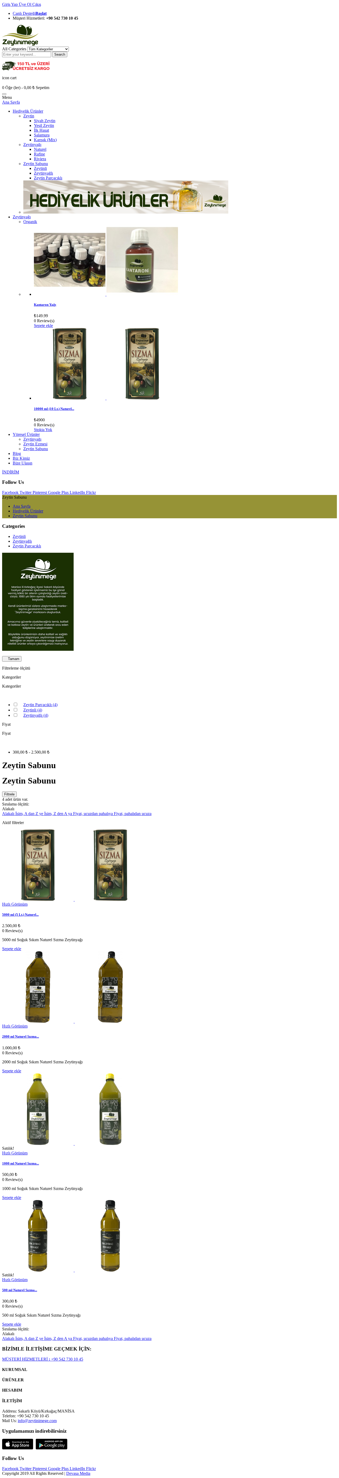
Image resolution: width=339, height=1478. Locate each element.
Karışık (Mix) (45, 140)
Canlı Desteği (30, 13)
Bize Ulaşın (22, 463)
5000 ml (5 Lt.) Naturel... (20, 915)
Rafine (39, 154)
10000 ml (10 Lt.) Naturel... (54, 409)
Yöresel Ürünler (26, 434)
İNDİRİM (10, 472)
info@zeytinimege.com (37, 1420)
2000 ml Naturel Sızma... (20, 1036)
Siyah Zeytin (44, 120)
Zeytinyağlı (43, 173)
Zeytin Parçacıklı (48, 178)
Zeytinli (40, 168)
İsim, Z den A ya (58, 813)
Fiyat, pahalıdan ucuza (132, 813)
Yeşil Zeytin (44, 125)
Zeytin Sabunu (35, 163)
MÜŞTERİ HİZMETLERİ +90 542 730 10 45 (42, 1359)
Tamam (11, 659)
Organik (30, 221)
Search (59, 54)
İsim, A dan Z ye (29, 813)
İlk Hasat (41, 130)
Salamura (42, 135)
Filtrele (9, 794)
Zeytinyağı (32, 144)
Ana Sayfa (11, 102)
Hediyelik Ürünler (28, 111)
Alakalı (8, 813)
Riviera (40, 159)
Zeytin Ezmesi (35, 444)
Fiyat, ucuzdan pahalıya (93, 813)
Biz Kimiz (21, 458)
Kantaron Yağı (45, 305)
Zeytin (28, 116)
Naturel (40, 149)
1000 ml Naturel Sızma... (20, 1163)
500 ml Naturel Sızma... (19, 1290)
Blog (17, 453)
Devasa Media (78, 1473)
